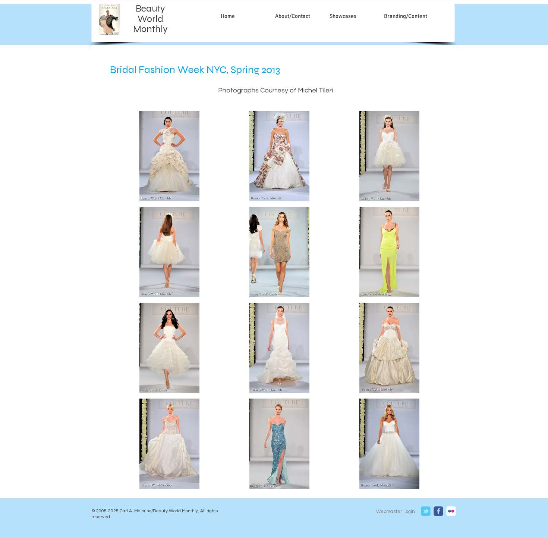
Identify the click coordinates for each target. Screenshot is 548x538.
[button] (169, 156)
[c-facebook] (438, 511)
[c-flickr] (451, 511)
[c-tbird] (426, 511)
